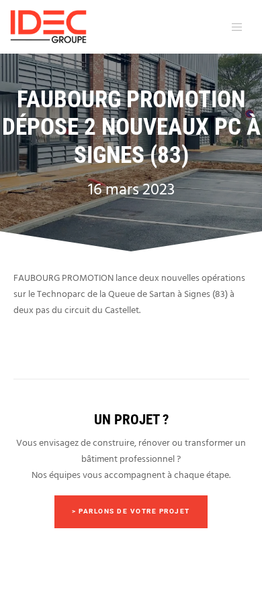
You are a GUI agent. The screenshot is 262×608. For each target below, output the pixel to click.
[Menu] (234, 27)
